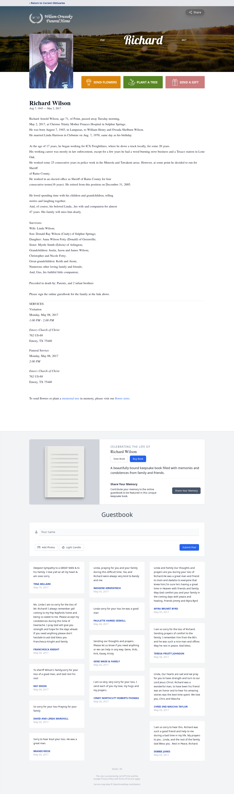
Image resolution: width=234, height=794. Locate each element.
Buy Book (138, 458)
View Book (119, 458)
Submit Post (189, 547)
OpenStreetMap (120, 784)
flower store (122, 398)
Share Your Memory (186, 490)
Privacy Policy (107, 778)
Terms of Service (126, 778)
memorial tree (70, 398)
